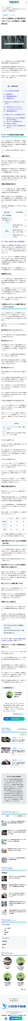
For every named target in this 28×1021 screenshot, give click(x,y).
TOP (2, 7)
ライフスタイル (5, 938)
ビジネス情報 (7, 928)
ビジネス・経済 (5, 924)
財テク (3, 947)
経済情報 (6, 932)
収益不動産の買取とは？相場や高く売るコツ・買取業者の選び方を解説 (18, 752)
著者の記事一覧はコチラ (18, 713)
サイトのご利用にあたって (14, 998)
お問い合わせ (15, 719)
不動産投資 (8, 7)
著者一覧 (23, 989)
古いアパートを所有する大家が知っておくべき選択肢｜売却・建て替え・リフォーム (18, 764)
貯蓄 (5, 934)
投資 (5, 930)
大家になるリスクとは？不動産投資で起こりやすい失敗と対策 (18, 740)
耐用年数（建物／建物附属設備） (17, 241)
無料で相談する (15, 1018)
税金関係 (4, 944)
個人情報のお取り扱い (14, 1000)
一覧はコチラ (23, 734)
